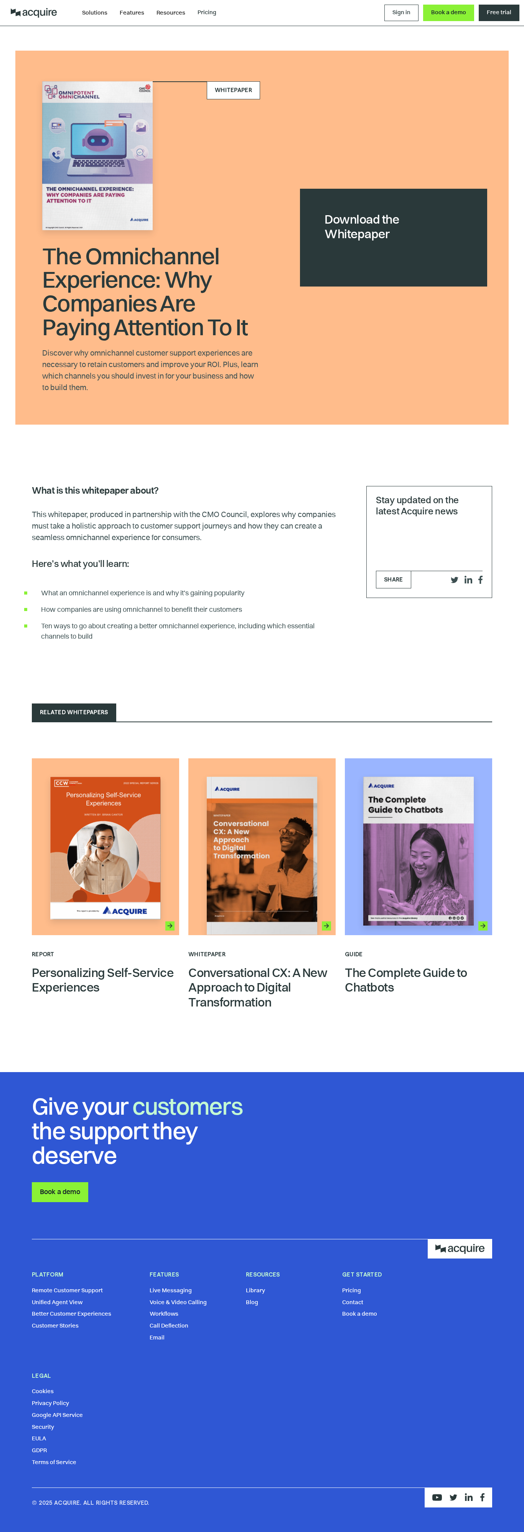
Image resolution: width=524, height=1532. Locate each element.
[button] (94, 13)
